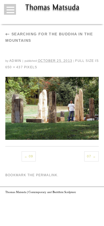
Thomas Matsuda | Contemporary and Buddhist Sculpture (40, 192)
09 (31, 156)
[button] (10, 9)
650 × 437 (14, 67)
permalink (47, 175)
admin (15, 61)
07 (89, 156)
